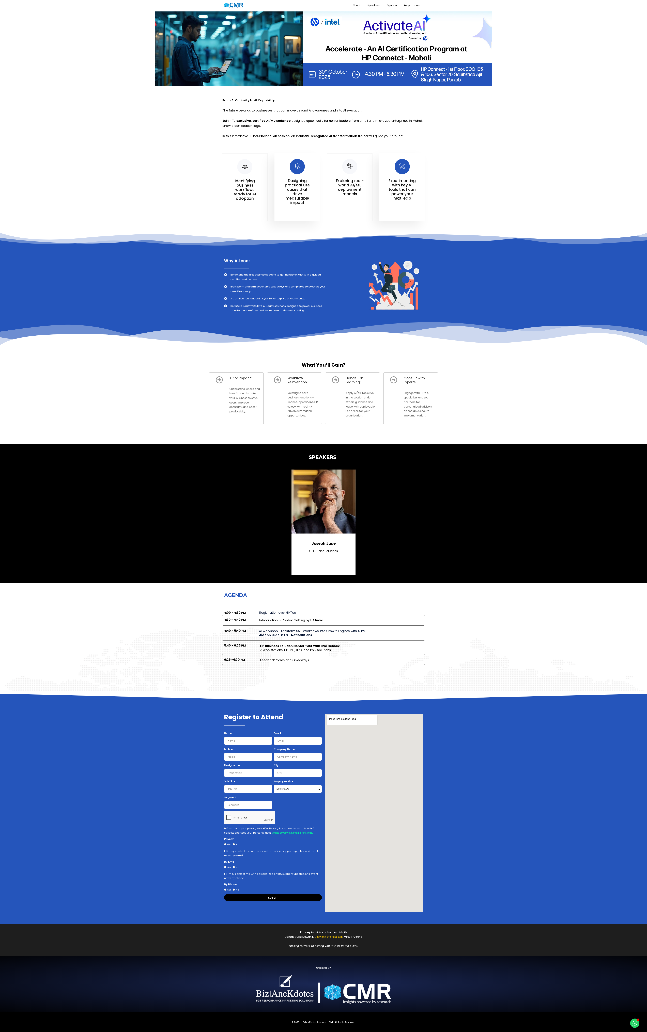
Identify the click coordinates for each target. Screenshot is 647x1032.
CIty (276, 765)
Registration (412, 5)
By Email (229, 861)
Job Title (229, 781)
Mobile (228, 749)
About (356, 5)
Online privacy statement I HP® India (292, 832)
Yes (229, 844)
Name (228, 733)
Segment (230, 797)
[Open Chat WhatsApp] (634, 1023)
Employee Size (283, 781)
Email (277, 733)
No (237, 844)
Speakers (373, 5)
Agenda (392, 5)
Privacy (229, 839)
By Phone (230, 884)
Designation (232, 765)
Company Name (284, 749)
